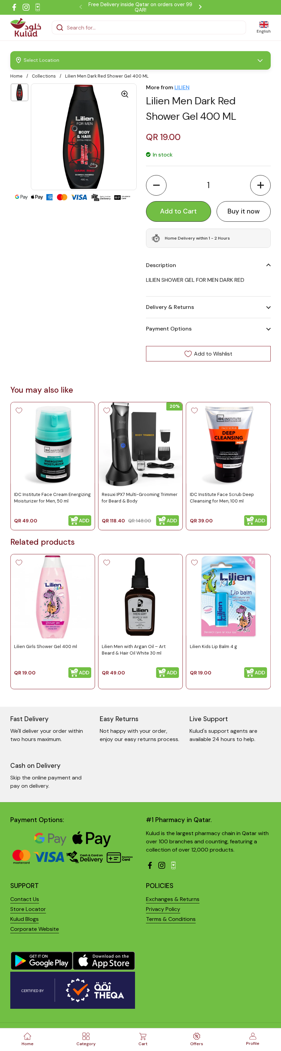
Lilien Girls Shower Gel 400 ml (45, 646)
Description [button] (161, 265)
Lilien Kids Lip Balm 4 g (213, 646)
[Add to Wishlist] (19, 410)
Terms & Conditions (171, 919)
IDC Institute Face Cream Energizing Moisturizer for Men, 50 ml (52, 498)
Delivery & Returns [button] (170, 307)
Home (16, 76)
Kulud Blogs (24, 919)
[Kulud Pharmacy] (25, 27)
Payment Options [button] (169, 328)
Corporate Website (34, 929)
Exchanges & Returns (172, 899)
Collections (44, 76)
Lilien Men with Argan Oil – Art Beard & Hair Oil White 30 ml (134, 650)
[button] (156, 185)
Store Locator (28, 909)
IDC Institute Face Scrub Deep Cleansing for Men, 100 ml (222, 498)
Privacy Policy (163, 909)
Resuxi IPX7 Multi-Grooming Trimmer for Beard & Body (140, 498)
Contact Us (24, 899)
